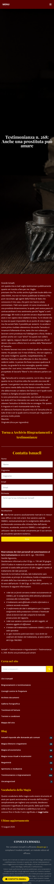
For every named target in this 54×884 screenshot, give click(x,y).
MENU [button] (6, 4)
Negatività (6, 762)
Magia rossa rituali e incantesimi (16, 756)
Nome (4, 458)
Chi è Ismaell (7, 678)
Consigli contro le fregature (14, 691)
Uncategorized (8, 781)
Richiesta (5, 493)
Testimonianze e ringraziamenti (16, 775)
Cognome (5, 470)
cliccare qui (41, 847)
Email (3, 481)
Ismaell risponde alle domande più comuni (20, 737)
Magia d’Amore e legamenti (14, 743)
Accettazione (6, 510)
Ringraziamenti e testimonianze (16, 685)
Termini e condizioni (10, 716)
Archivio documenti (10, 697)
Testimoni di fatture (10, 710)
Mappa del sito (8, 722)
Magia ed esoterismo (11, 750)
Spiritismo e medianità (11, 769)
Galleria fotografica (10, 703)
